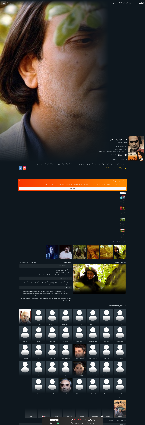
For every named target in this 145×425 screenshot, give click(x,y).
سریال (130, 3)
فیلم (135, 3)
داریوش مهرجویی (119, 146)
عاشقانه (123, 160)
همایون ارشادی (116, 151)
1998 (114, 160)
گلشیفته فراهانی (109, 151)
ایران (118, 160)
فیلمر (125, 420)
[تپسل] (43, 416)
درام (126, 160)
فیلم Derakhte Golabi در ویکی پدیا (27, 262)
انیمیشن (125, 3)
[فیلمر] (140, 3)
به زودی (115, 3)
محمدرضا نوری (102, 151)
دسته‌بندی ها (10, 3)
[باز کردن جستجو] (19, 3)
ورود (4, 3)
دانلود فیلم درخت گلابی (118, 139)
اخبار (120, 3)
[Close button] (102, 416)
